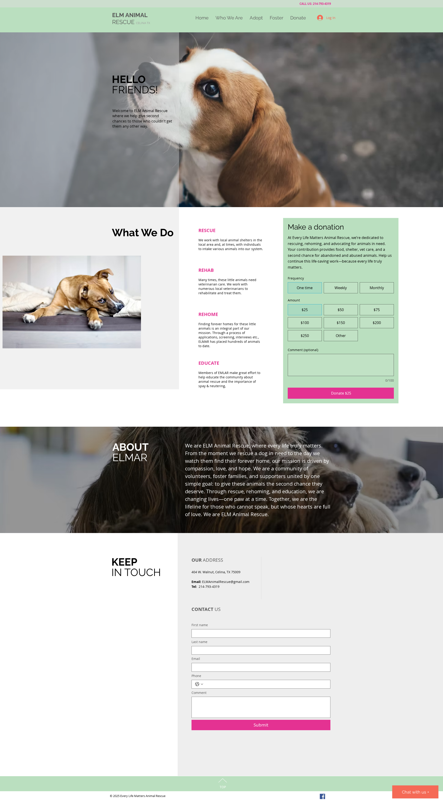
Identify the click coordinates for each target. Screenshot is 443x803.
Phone (196, 676)
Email (196, 658)
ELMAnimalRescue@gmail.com (225, 581)
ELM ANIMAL (130, 15)
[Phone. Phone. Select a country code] (199, 684)
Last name (199, 642)
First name (200, 625)
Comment (199, 692)
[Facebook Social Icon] (322, 796)
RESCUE (131, 21)
